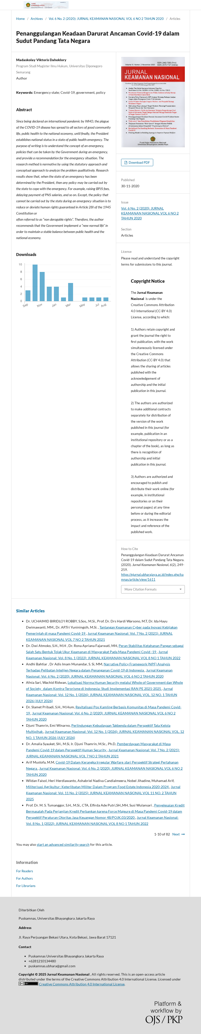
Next (176, 834)
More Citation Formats (141, 589)
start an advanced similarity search (63, 844)
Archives (37, 19)
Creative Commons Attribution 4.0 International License (82, 984)
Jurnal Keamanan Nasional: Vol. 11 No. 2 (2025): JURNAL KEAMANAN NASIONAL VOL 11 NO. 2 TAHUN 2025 (103, 793)
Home (20, 19)
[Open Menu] (16, 5)
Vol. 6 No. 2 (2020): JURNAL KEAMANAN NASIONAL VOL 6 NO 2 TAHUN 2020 (106, 19)
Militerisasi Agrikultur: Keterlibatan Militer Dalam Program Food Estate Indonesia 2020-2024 (97, 787)
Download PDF (139, 162)
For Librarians (26, 886)
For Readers (24, 871)
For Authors (24, 878)
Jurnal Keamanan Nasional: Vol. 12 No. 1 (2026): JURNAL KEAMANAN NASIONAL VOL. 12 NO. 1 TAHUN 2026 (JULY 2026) (101, 694)
